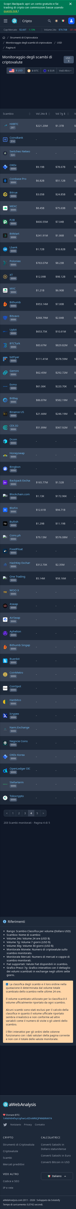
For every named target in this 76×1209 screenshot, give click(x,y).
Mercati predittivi (13, 1164)
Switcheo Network (21, 151)
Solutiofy (55, 1200)
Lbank (13, 247)
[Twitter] (5, 1124)
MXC (12, 288)
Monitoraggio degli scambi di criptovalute (29, 42)
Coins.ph (15, 535)
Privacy (28, 1124)
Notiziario (15, 1124)
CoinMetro (16, 672)
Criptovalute (10, 1151)
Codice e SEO (11, 1181)
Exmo (13, 384)
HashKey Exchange (22, 563)
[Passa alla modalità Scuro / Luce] (56, 21)
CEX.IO (14, 425)
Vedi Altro (64, 70)
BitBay (14, 398)
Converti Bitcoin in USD (55, 1162)
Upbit (13, 329)
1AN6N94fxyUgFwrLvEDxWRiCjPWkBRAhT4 (27, 1118)
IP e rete (8, 1187)
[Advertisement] (38, 92)
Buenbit (15, 659)
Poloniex (15, 261)
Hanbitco (15, 700)
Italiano (57, 1176)
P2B (12, 220)
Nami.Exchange (19, 727)
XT (11, 275)
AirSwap (15, 617)
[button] (30, 114)
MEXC (13, 206)
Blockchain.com (20, 494)
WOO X (14, 590)
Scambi (7, 1157)
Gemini (14, 371)
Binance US (17, 412)
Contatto (40, 1124)
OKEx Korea (17, 755)
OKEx (13, 165)
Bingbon (15, 467)
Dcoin (13, 439)
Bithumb (15, 302)
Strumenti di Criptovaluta (24, 37)
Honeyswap (17, 453)
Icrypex (14, 713)
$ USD (19, 70)
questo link (11, 11)
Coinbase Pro (18, 178)
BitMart (14, 233)
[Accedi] (71, 21)
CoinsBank (16, 137)
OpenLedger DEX (20, 768)
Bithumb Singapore (22, 645)
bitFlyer (14, 357)
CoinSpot (15, 686)
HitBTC (14, 124)
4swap (14, 604)
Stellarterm (17, 782)
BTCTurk (15, 343)
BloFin (14, 508)
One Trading (17, 576)
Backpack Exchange (22, 480)
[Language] (63, 21)
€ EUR (50, 70)
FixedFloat (16, 549)
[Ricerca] (49, 21)
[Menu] (5, 21)
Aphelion (15, 631)
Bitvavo (14, 316)
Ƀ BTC (35, 70)
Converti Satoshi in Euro (56, 1155)
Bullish (14, 521)
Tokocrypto (17, 796)
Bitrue (13, 192)
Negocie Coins (19, 741)
